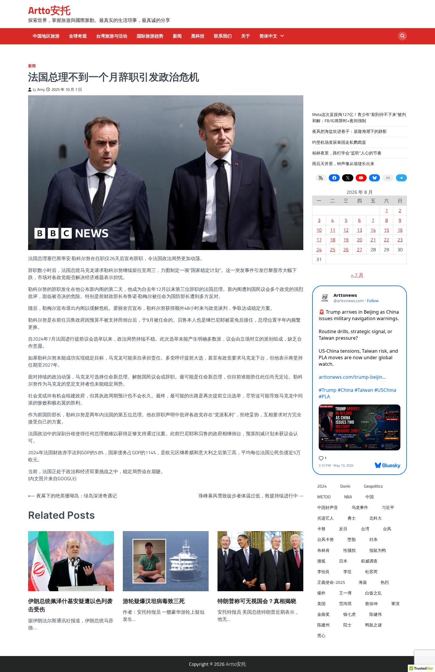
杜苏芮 (371, 571)
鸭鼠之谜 (373, 625)
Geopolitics (373, 486)
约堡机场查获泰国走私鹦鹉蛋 (339, 142)
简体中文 (268, 36)
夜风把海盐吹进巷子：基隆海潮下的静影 (349, 131)
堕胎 (351, 539)
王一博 (345, 593)
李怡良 (323, 571)
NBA (348, 497)
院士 (347, 625)
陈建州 (323, 625)
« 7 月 (357, 274)
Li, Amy (39, 89)
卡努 (321, 529)
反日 (343, 529)
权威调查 (369, 561)
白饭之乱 (373, 593)
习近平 (388, 507)
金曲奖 (323, 614)
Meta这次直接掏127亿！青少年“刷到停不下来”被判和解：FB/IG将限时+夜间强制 (359, 117)
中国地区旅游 (46, 36)
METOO (324, 497)
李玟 (347, 571)
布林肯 (323, 550)
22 (386, 239)
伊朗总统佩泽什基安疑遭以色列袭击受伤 (70, 605)
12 (346, 229)
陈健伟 (375, 614)
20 (359, 239)
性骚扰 (349, 550)
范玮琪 (345, 603)
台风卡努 (325, 539)
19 (346, 239)
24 (319, 249)
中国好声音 (327, 507)
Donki (345, 486)
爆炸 (321, 593)
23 (400, 239)
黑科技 (197, 36)
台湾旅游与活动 (111, 36)
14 (373, 229)
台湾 (365, 529)
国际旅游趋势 (150, 36)
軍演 (395, 603)
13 (359, 229)
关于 (245, 36)
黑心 (321, 635)
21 (373, 239)
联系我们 (223, 36)
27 (359, 249)
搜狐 (321, 561)
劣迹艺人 (325, 518)
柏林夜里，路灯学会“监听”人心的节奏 (346, 153)
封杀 (373, 539)
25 (332, 249)
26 (346, 249)
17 (319, 239)
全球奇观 (78, 36)
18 (332, 239)
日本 (343, 561)
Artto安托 (49, 10)
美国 (321, 603)
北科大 (375, 518)
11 (332, 229)
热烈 (385, 582)
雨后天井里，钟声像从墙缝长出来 (343, 163)
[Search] (402, 36)
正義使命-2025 (331, 582)
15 (386, 229)
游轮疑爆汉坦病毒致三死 (154, 601)
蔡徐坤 (371, 603)
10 (319, 229)
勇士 (351, 518)
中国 (369, 497)
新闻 (177, 36)
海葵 (363, 582)
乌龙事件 (360, 507)
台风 (387, 529)
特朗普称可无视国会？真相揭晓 (257, 601)
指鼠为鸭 (377, 550)
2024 (322, 486)
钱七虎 (349, 614)
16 (400, 229)
